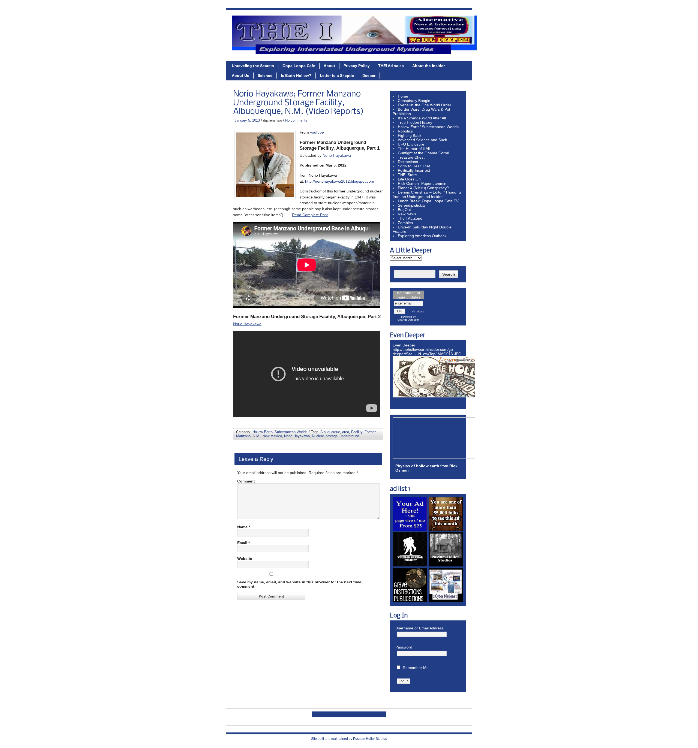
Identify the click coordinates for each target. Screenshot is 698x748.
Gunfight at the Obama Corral (423, 153)
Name (243, 527)
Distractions (408, 161)
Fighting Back (409, 135)
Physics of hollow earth (417, 466)
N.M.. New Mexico (267, 436)
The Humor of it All (414, 148)
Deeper (368, 75)
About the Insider (428, 66)
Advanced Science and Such (422, 140)
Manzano (243, 436)
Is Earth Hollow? (296, 75)
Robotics (405, 131)
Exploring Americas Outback (422, 236)
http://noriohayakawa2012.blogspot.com (339, 181)
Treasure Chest (411, 157)
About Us (240, 75)
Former (370, 432)
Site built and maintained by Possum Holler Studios (349, 738)
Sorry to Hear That (414, 166)
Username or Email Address (419, 628)
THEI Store (407, 175)
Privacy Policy (357, 66)
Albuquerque (330, 432)
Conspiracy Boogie (414, 100)
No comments (296, 120)
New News (407, 214)
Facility (356, 432)
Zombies (405, 223)
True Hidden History (415, 122)
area (345, 432)
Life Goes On (409, 179)
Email (243, 543)
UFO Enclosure (411, 144)
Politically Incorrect (414, 170)
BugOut (404, 209)
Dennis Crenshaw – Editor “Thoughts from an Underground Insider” (427, 194)
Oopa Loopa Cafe (298, 66)
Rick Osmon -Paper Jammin (422, 183)
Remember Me (416, 667)
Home (403, 96)
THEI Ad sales (391, 66)
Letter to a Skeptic (337, 75)
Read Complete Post (310, 215)
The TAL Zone (410, 218)
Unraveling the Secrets (253, 66)
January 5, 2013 (247, 120)
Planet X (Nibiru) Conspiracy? (423, 188)
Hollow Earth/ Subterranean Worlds (280, 432)
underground (349, 436)
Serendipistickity (412, 205)
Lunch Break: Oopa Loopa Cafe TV (428, 201)
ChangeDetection (409, 319)
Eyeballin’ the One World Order (424, 105)
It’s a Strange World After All (422, 118)
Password (403, 647)
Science (265, 75)
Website (244, 558)
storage (332, 436)
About (329, 66)
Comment (246, 481)
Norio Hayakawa (337, 155)
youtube (317, 132)
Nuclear (318, 436)
